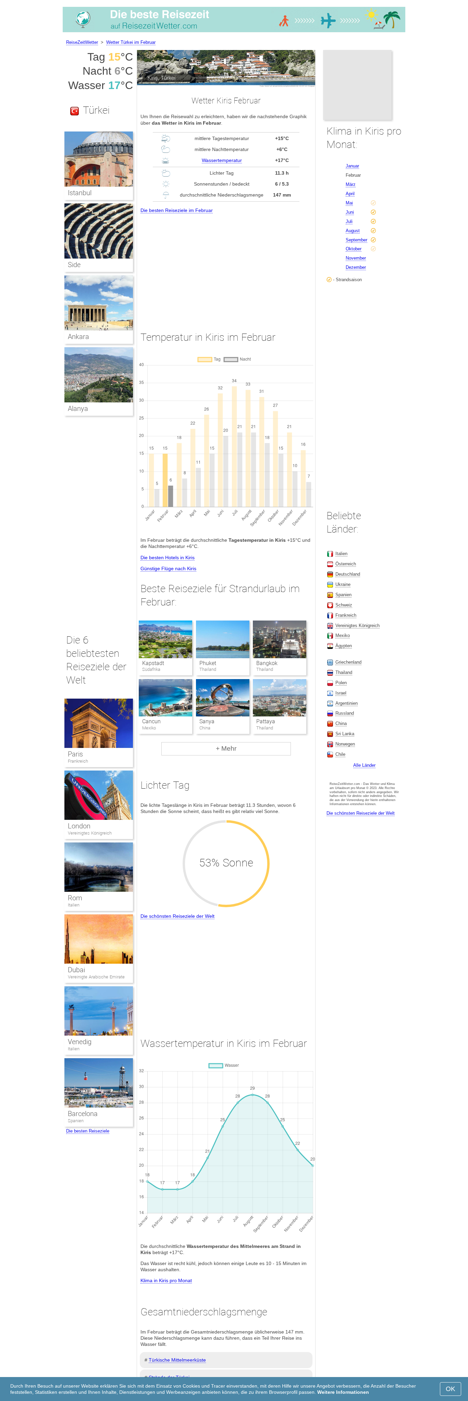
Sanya (206, 721)
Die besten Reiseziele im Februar (176, 210)
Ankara (78, 337)
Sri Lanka (344, 733)
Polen (341, 682)
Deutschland (347, 574)
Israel (340, 693)
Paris (75, 754)
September (356, 239)
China (341, 723)
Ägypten (343, 645)
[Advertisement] (226, 266)
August (353, 230)
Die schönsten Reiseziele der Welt (177, 916)
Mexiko (342, 635)
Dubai (76, 970)
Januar (352, 165)
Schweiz (343, 605)
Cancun (151, 721)
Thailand (343, 672)
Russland (344, 713)
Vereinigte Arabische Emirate (96, 976)
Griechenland (348, 662)
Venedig (79, 1042)
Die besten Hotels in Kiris (167, 557)
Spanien (76, 1120)
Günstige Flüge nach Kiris (168, 568)
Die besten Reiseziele (87, 1131)
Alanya (78, 408)
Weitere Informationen (343, 1392)
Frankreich (78, 761)
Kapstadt (153, 663)
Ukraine (342, 584)
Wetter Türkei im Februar (131, 42)
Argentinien (346, 703)
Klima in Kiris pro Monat (166, 1280)
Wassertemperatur (222, 160)
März (351, 184)
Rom (75, 898)
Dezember (356, 267)
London (79, 826)
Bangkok (267, 663)
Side (74, 265)
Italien (73, 905)
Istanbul (79, 193)
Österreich (345, 563)
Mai (349, 202)
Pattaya (265, 721)
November (356, 258)
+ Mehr (226, 748)
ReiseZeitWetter (82, 42)
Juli (349, 221)
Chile (340, 754)
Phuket (207, 663)
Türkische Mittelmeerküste (177, 1360)
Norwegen (345, 744)
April (350, 193)
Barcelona (83, 1114)
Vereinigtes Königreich (90, 833)
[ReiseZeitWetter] (234, 32)
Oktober (353, 248)
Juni (350, 212)
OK (450, 1388)
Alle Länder (364, 765)
